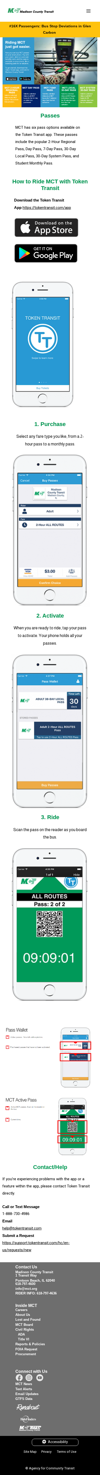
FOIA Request (26, 1349)
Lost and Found (28, 1319)
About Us (22, 1315)
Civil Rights (24, 1329)
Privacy (46, 1452)
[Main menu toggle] (88, 10)
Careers (21, 1310)
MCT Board (24, 1325)
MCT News (23, 1384)
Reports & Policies (30, 1344)
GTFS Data (23, 1399)
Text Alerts (23, 1389)
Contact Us (26, 1267)
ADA (21, 1334)
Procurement (25, 1354)
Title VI (23, 1339)
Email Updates (26, 1394)
